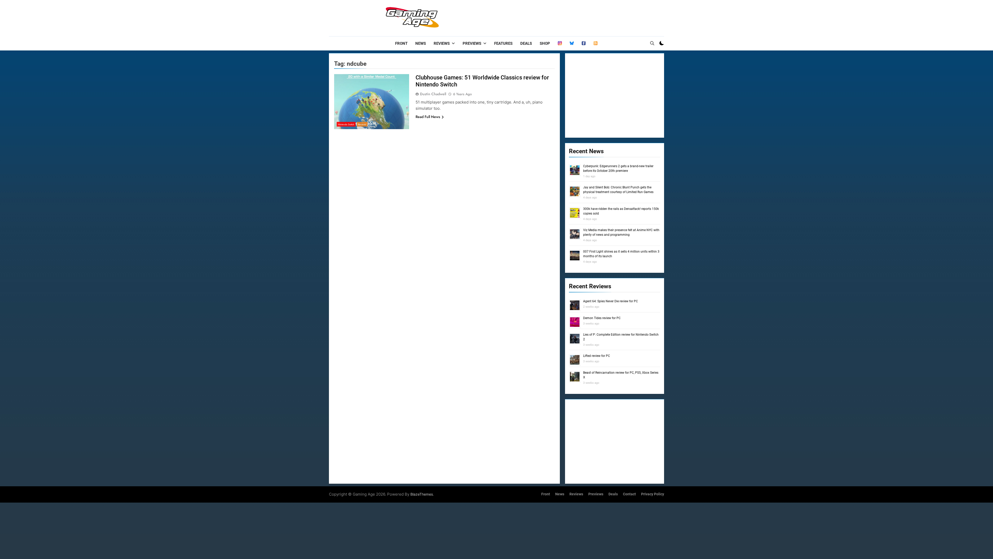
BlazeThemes (421, 494)
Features (503, 43)
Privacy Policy (652, 494)
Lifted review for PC (596, 356)
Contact (629, 494)
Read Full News (428, 116)
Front (401, 43)
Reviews (442, 43)
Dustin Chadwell (433, 94)
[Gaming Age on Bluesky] (572, 43)
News (420, 43)
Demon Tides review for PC (602, 318)
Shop (545, 43)
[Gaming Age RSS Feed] (595, 43)
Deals (526, 43)
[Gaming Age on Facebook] (584, 43)
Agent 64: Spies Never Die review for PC (610, 301)
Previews (472, 43)
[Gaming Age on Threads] (560, 43)
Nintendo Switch (346, 124)
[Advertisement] (570, 16)
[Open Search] (652, 43)
